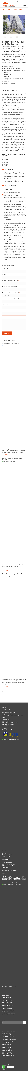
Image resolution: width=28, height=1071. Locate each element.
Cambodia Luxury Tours (7, 999)
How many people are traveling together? (11, 298)
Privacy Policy (4, 857)
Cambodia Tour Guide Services (8, 864)
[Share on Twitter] (8, 696)
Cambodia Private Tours (7, 997)
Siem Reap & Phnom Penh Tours (8, 1011)
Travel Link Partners (6, 872)
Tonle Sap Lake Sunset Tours (8, 1036)
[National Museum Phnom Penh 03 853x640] (17, 36)
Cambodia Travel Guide (6, 869)
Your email (4, 274)
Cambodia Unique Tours (7, 1000)
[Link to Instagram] (23, 1069)
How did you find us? (7, 311)
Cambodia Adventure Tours (7, 1003)
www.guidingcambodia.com (7, 714)
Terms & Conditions (6, 856)
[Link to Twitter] (25, 1069)
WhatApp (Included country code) (9, 286)
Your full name (5, 268)
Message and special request (8, 317)
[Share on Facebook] (4, 696)
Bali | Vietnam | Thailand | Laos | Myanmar (10, 882)
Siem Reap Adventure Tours (7, 1047)
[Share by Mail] (15, 696)
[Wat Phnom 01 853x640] (23, 36)
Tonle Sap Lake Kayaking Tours (8, 1042)
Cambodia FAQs (5, 867)
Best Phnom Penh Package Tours (8, 1014)
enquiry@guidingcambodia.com (8, 712)
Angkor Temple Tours (6, 1033)
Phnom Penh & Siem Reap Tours (8, 1013)
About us (11, 854)
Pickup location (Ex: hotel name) (9, 304)
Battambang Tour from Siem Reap (9, 1053)
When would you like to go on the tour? (11, 292)
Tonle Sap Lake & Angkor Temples (9, 1039)
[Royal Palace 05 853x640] (11, 36)
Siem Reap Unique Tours (7, 1008)
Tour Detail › (5, 454)
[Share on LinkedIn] (11, 696)
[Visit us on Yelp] (19, 696)
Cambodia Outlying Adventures (8, 1049)
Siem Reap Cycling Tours (7, 1044)
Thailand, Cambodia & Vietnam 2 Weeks (10, 986)
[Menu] (24, 4)
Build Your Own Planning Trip (8, 865)
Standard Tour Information (7, 861)
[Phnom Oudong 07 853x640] (14, 24)
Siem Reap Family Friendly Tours (8, 1010)
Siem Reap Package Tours (7, 1005)
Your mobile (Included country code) (10, 280)
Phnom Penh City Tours (7, 1050)
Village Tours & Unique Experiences (9, 1041)
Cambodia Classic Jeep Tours (8, 1055)
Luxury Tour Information (7, 862)
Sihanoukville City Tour (6, 1052)
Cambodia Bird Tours (6, 1045)
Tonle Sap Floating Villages (7, 1034)
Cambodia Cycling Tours (7, 1002)
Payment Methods (5, 859)
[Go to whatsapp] (3, 1067)
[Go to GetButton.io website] (3, 1069)
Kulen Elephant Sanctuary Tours (8, 1038)
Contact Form (4, 853)
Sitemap (3, 873)
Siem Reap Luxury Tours (7, 1007)
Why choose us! (5, 854)
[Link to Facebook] (21, 1069)
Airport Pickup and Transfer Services (9, 870)
